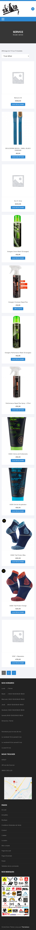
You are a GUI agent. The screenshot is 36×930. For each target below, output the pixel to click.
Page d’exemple (7, 856)
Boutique (4, 820)
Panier (4, 861)
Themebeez (25, 927)
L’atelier (4, 835)
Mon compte (6, 845)
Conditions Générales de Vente (11, 825)
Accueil (15, 35)
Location (4, 840)
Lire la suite (18, 308)
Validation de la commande (10, 866)
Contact (4, 830)
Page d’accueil (6, 851)
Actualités (5, 815)
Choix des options (18, 157)
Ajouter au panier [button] (18, 104)
